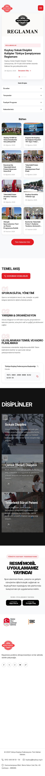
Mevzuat (5, 711)
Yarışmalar (7, 95)
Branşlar (5, 683)
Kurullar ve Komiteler (10, 703)
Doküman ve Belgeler (11, 714)
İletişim (5, 690)
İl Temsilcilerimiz (8, 707)
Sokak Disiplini (15, 424)
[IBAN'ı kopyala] (37, 376)
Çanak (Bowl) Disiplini (21, 465)
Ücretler (6, 88)
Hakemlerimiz (8, 109)
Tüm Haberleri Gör (22, 242)
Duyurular (6, 687)
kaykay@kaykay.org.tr (33, 760)
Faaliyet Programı (10, 102)
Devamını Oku (23, 71)
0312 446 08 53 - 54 (12, 760)
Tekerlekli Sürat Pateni (21, 503)
